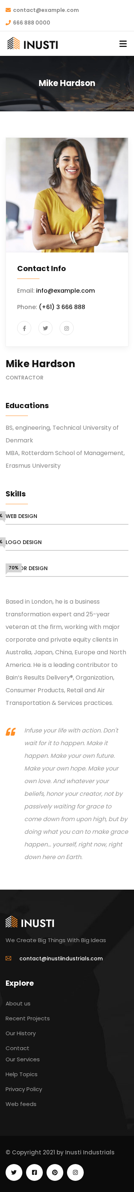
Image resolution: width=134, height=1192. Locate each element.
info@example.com (65, 290)
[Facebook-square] (34, 1172)
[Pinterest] (55, 1172)
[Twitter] (14, 1172)
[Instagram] (75, 1172)
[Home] (30, 921)
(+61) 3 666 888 (62, 307)
